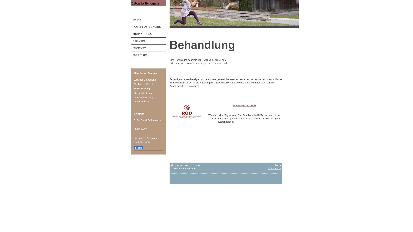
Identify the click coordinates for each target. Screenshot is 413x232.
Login (278, 165)
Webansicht (274, 168)
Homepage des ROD (244, 105)
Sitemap (195, 165)
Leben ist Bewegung (145, 3)
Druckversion (182, 165)
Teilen (139, 148)
